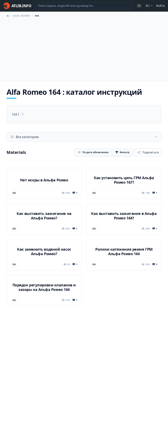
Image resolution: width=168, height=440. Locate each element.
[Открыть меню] (139, 5)
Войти (160, 6)
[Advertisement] (84, 48)
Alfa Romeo (21, 15)
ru (148, 6)
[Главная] (8, 16)
